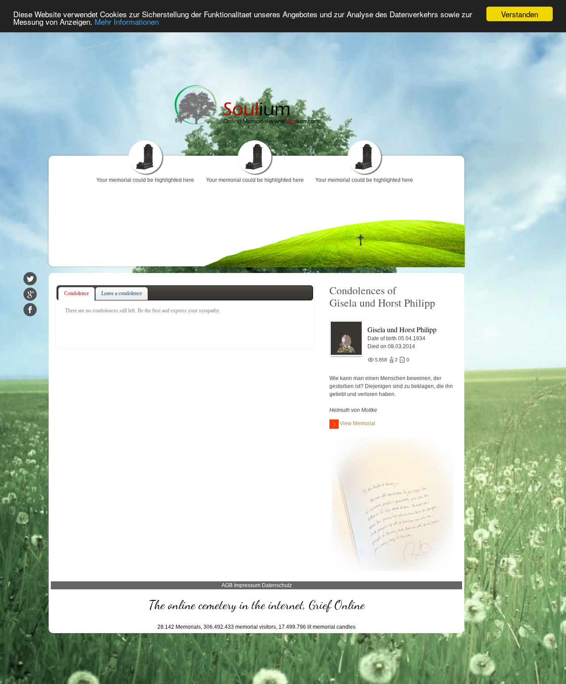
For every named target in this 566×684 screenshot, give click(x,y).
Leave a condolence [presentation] (121, 293)
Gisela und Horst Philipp (401, 329)
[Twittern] (30, 278)
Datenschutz (277, 585)
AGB (227, 585)
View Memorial (357, 423)
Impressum (247, 585)
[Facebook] (30, 309)
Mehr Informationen (127, 21)
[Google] (30, 294)
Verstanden (519, 13)
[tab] (76, 293)
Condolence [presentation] (76, 293)
